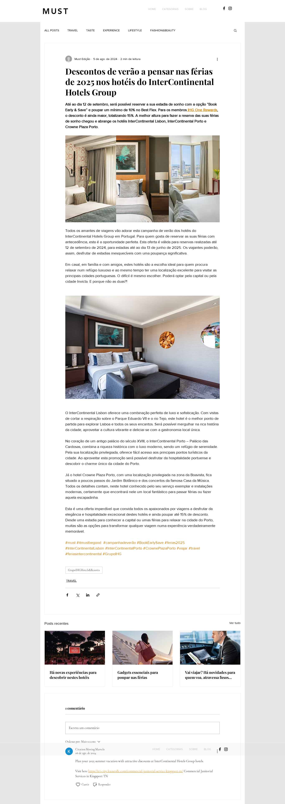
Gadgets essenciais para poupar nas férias (137, 675)
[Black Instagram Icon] (230, 8)
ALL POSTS (51, 30)
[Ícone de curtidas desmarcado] (78, 784)
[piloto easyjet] (210, 648)
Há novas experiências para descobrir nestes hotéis (73, 675)
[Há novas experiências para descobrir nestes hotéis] (75, 648)
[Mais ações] (217, 58)
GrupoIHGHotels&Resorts (84, 570)
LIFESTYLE (135, 30)
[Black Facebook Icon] (224, 8)
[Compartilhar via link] (98, 595)
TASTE (90, 30)
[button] (170, 9)
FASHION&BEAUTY (162, 30)
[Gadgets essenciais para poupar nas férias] (142, 648)
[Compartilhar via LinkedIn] (88, 595)
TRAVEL (72, 30)
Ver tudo (235, 623)
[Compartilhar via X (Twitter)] (77, 595)
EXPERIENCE (111, 30)
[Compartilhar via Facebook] (67, 595)
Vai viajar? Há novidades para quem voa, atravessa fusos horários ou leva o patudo (210, 675)
